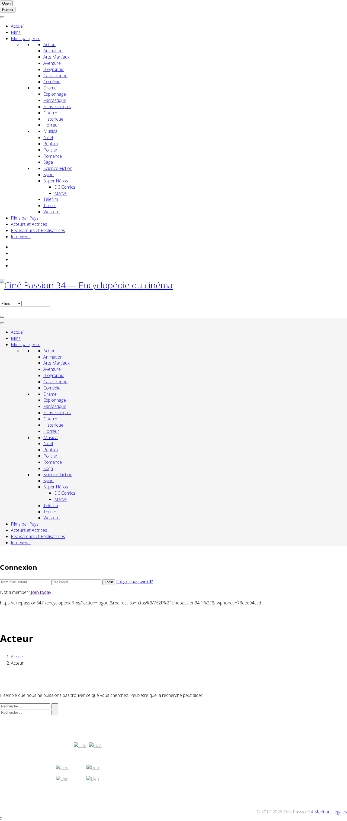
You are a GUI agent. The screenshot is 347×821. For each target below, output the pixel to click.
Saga (48, 162)
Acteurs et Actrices (29, 224)
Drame (50, 88)
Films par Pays (24, 218)
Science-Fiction (57, 168)
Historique (53, 119)
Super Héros (55, 181)
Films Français (57, 107)
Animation (53, 51)
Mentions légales (330, 812)
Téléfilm (50, 199)
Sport (48, 175)
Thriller (49, 205)
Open (6, 3)
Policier (50, 150)
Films (16, 32)
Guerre (50, 113)
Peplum (50, 144)
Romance (52, 156)
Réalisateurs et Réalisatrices (38, 230)
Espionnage (54, 94)
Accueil (17, 26)
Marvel (61, 193)
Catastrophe (55, 76)
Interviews (21, 237)
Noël (48, 137)
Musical (50, 131)
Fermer (7, 10)
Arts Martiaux (56, 57)
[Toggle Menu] (2, 17)
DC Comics (64, 187)
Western (51, 212)
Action (49, 44)
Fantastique (54, 100)
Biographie (53, 69)
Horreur (51, 125)
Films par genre (25, 38)
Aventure (52, 63)
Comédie (51, 82)
